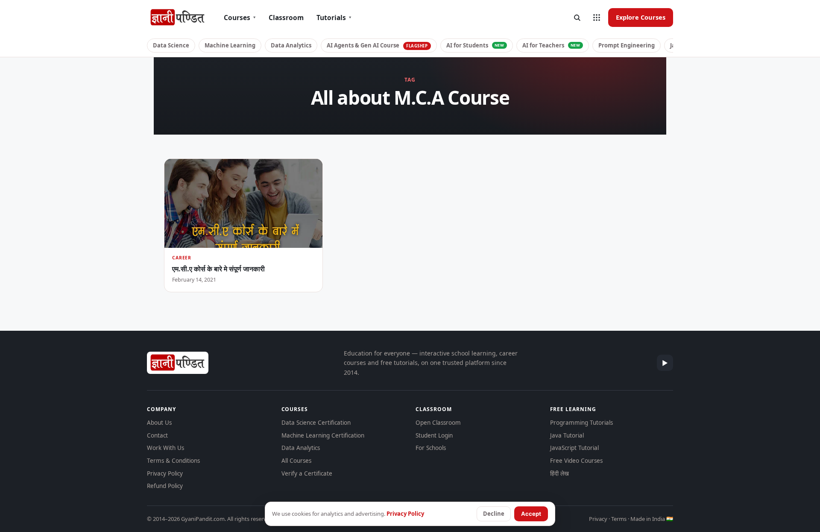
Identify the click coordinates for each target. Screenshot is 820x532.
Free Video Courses (576, 460)
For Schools (431, 448)
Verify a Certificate (306, 473)
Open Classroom (438, 422)
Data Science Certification (316, 422)
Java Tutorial (567, 435)
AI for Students (475, 45)
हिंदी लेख (559, 473)
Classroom (286, 17)
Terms (619, 519)
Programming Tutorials (581, 422)
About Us (159, 422)
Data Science (171, 45)
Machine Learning (230, 45)
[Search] (577, 17)
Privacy (598, 519)
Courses (240, 17)
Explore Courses (640, 17)
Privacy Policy (165, 473)
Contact (157, 435)
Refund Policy (165, 486)
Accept (531, 513)
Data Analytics (291, 45)
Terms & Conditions (173, 460)
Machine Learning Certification (322, 435)
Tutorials (333, 17)
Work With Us (165, 448)
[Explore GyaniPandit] (597, 17)
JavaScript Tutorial (574, 448)
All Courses (296, 460)
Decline (493, 513)
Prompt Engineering (626, 45)
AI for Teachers (551, 45)
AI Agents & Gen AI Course (377, 45)
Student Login (434, 435)
